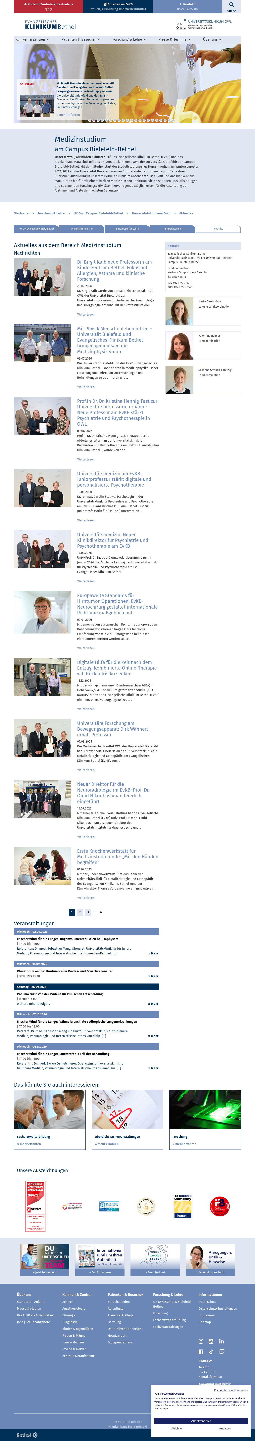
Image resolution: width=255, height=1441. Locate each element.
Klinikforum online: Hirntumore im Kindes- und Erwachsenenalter (65, 971)
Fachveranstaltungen (168, 1327)
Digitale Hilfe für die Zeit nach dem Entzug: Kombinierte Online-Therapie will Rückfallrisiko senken (117, 668)
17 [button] (156, 120)
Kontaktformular (210, 1377)
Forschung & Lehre (51, 213)
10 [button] (127, 120)
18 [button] (160, 120)
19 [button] (165, 120)
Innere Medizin (73, 1342)
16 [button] (152, 120)
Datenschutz (207, 1302)
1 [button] (89, 120)
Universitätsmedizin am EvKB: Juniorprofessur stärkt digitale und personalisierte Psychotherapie (114, 479)
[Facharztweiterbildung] (49, 1109)
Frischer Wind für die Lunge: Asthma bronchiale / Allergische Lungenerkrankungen (77, 1022)
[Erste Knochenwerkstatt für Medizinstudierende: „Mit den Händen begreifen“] (42, 865)
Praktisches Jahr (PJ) (82, 228)
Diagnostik (69, 1322)
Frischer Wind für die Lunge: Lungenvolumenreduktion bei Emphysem (67, 939)
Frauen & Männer (74, 1335)
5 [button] (106, 120)
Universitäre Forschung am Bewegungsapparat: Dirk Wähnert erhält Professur (112, 729)
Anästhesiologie (73, 1308)
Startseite (21, 213)
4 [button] (102, 120)
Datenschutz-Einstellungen (218, 1308)
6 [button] (110, 120)
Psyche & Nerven (74, 1349)
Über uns (24, 1294)
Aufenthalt (115, 1308)
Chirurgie (69, 1315)
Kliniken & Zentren (77, 1294)
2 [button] (93, 120)
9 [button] (123, 120)
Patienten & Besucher (125, 1294)
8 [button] (119, 120)
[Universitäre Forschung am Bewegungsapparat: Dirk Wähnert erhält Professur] (42, 738)
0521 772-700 (207, 1372)
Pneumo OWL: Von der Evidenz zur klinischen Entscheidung (60, 994)
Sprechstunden (119, 1302)
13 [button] (139, 120)
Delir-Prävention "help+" (125, 1329)
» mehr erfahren (68, 115)
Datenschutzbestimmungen (231, 1390)
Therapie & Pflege (120, 1315)
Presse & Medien (29, 1308)
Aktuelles (186, 213)
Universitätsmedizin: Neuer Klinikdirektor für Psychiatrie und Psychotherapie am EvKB (112, 540)
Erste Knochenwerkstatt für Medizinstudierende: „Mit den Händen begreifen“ (117, 856)
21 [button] (173, 120)
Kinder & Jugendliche (77, 1329)
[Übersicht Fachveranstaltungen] (127, 1109)
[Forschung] (205, 1109)
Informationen (210, 1294)
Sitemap (205, 1322)
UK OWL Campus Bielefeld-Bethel (98, 213)
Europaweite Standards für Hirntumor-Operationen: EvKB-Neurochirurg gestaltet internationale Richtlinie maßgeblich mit (117, 604)
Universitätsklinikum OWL (151, 213)
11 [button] (131, 120)
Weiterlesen (86, 314)
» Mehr (153, 953)
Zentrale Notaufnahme (78, 1356)
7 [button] (114, 120)
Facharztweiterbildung (169, 1320)
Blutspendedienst (121, 1342)
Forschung (160, 1313)
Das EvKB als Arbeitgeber (35, 1315)
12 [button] (135, 120)
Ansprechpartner (173, 228)
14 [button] (144, 120)
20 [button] (169, 120)
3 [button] (98, 120)
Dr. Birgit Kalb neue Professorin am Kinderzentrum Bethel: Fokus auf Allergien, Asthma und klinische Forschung (114, 270)
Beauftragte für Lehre (127, 228)
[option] (127, 83)
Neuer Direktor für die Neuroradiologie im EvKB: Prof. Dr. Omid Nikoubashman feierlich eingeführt (113, 792)
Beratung (114, 1322)
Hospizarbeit (117, 1335)
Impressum (207, 1315)
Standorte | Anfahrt (31, 1302)
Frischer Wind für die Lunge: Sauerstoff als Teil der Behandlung (63, 1054)
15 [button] (148, 120)
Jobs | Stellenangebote (33, 1322)
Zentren (68, 1302)
